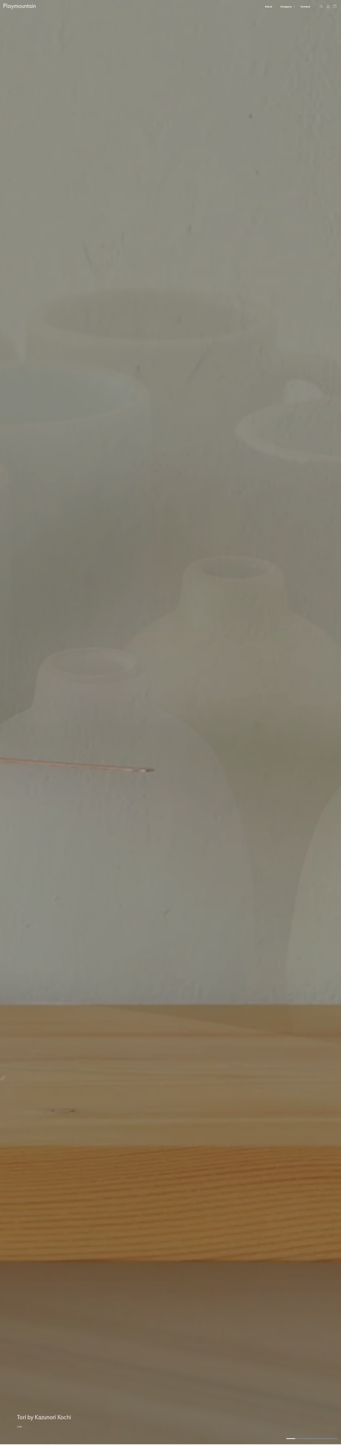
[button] (286, 6)
